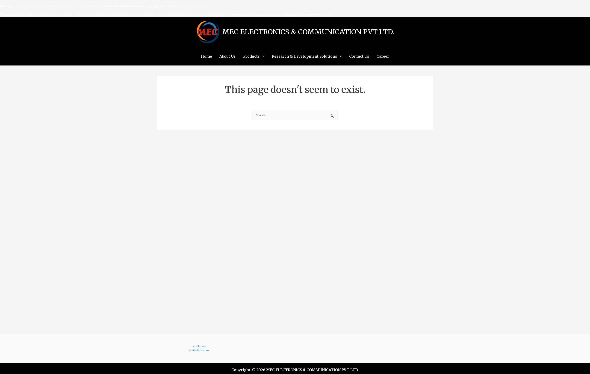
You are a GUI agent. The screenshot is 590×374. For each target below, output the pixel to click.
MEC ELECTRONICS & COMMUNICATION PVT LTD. (308, 31)
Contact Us (359, 56)
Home (206, 56)
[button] (262, 56)
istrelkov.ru (199, 346)
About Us (227, 56)
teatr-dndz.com (199, 350)
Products (251, 56)
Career (383, 56)
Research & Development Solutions (304, 56)
